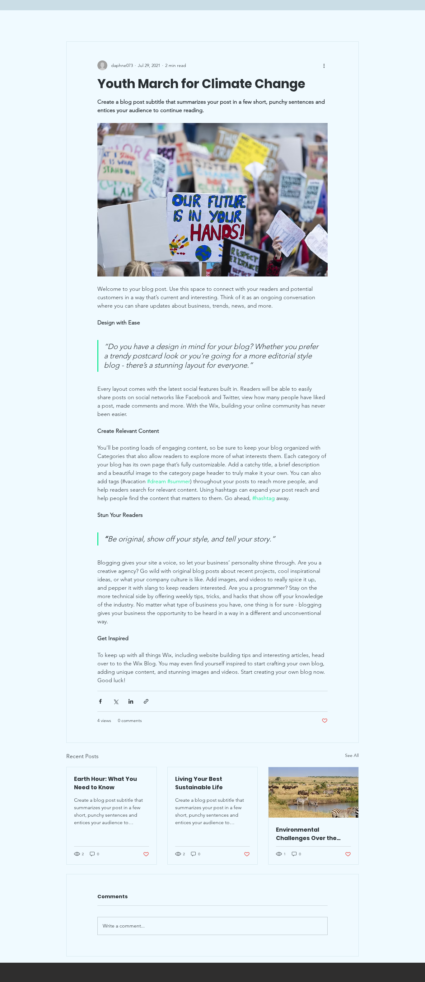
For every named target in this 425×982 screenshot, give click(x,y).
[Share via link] (146, 701)
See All (352, 755)
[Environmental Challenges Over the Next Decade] (313, 792)
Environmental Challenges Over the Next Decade (306, 834)
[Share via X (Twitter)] (116, 701)
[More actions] (324, 65)
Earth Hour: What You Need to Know (105, 783)
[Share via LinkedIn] (131, 701)
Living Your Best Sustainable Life (199, 783)
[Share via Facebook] (100, 701)
